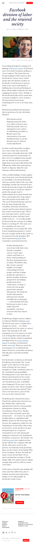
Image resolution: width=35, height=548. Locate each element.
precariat (10, 440)
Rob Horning (13, 29)
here (18, 238)
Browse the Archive (25, 524)
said (13, 345)
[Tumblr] (9, 532)
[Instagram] (12, 532)
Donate (4, 524)
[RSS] (15, 532)
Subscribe (29, 2)
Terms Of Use (23, 526)
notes (27, 321)
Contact (5, 521)
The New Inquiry (16, 3)
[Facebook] (3, 532)
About (4, 526)
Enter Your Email (22, 495)
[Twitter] (6, 532)
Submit (4, 523)
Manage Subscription (23, 522)
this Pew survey (17, 68)
